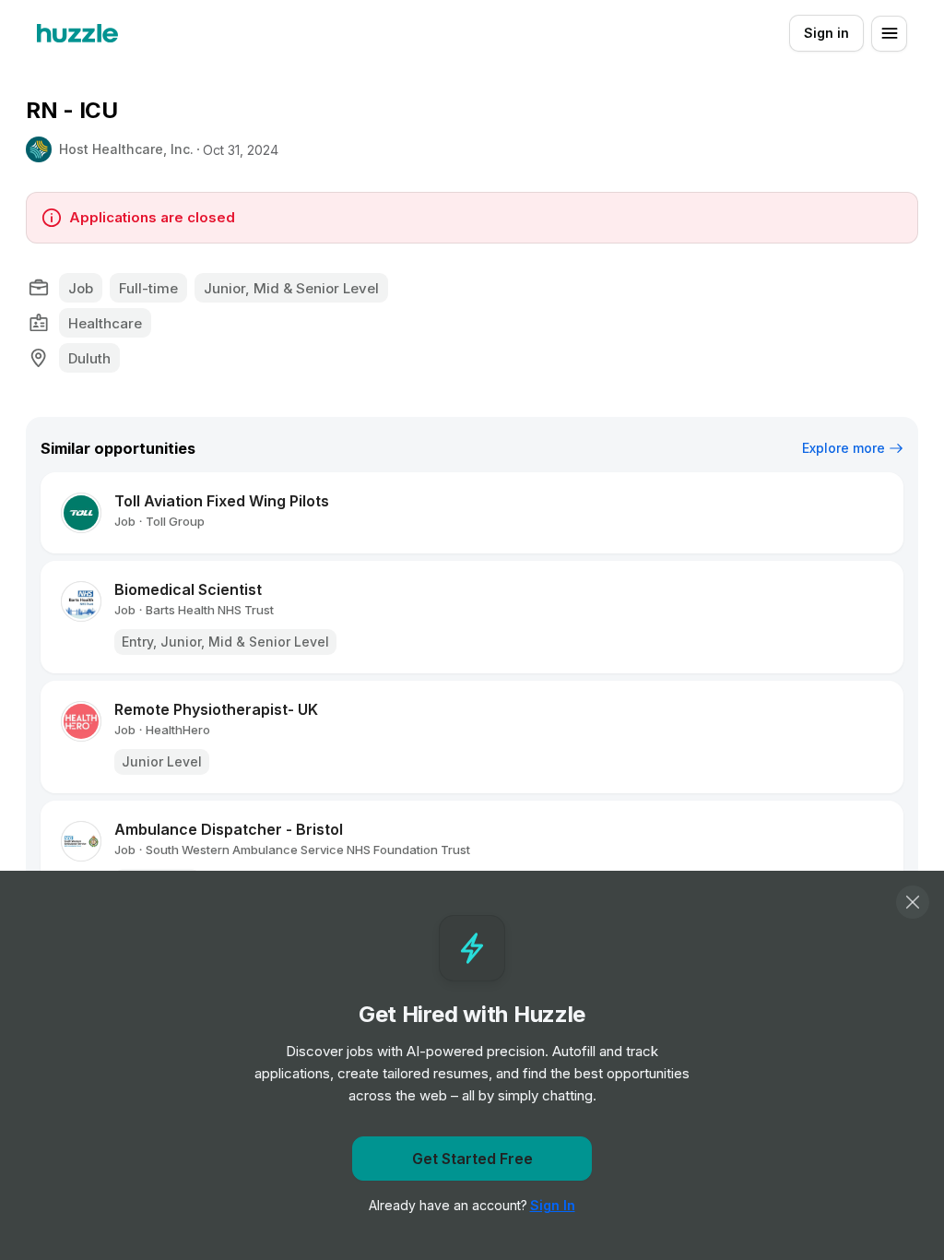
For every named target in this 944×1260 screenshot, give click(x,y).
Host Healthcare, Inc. (126, 149)
